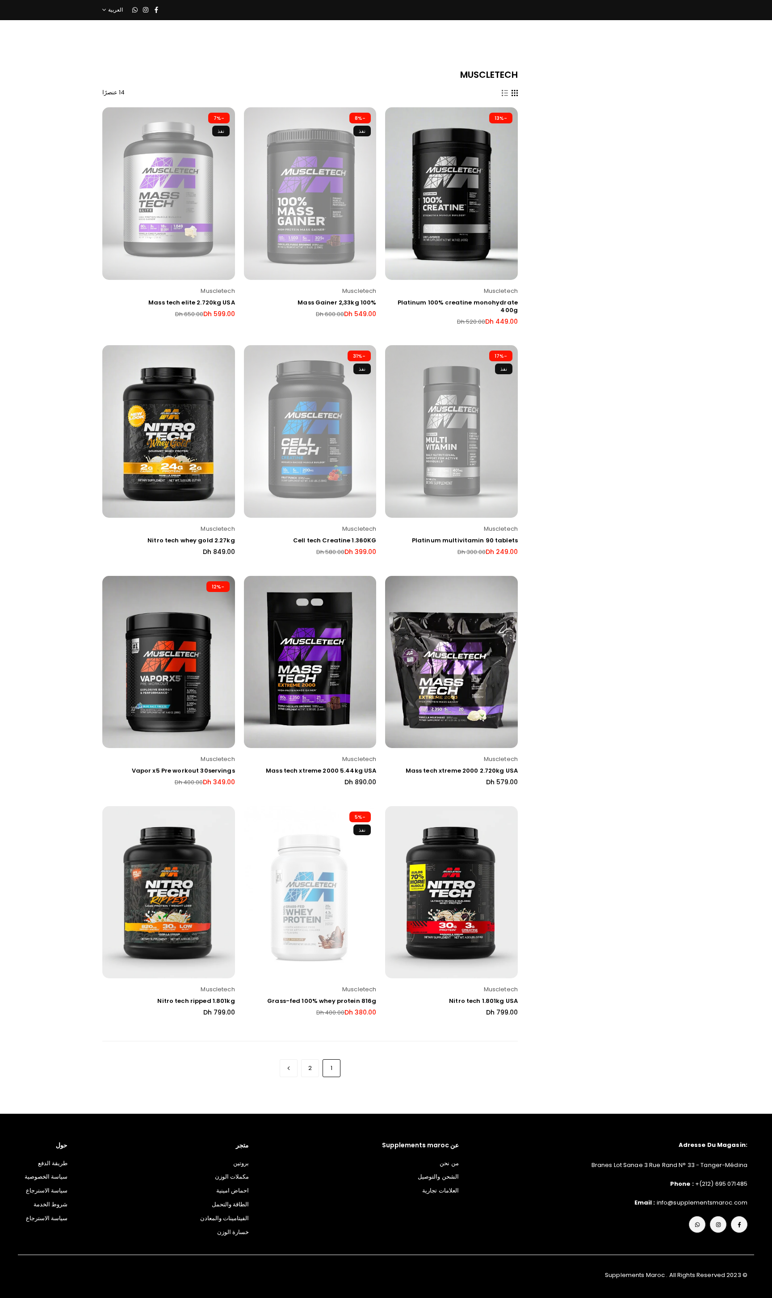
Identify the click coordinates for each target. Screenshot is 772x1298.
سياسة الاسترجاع (46, 1190)
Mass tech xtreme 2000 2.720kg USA (462, 770)
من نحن (449, 1163)
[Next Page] (289, 1068)
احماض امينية (232, 1190)
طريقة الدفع (52, 1163)
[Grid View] (515, 93)
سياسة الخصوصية (46, 1176)
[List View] (505, 93)
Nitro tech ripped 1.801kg (196, 1001)
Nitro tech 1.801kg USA (483, 1001)
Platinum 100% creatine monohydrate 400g (458, 306)
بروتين (241, 1163)
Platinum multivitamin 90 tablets (465, 540)
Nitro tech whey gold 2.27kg (191, 540)
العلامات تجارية (440, 1190)
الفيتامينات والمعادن (224, 1218)
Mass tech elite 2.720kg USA (191, 302)
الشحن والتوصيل (438, 1176)
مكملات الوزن (232, 1176)
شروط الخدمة (50, 1204)
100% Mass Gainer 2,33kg (337, 302)
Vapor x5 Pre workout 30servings (183, 770)
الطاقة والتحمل (230, 1204)
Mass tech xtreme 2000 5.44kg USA (321, 770)
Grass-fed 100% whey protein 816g (321, 1001)
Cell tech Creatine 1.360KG (334, 540)
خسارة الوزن (233, 1232)
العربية (115, 10)
